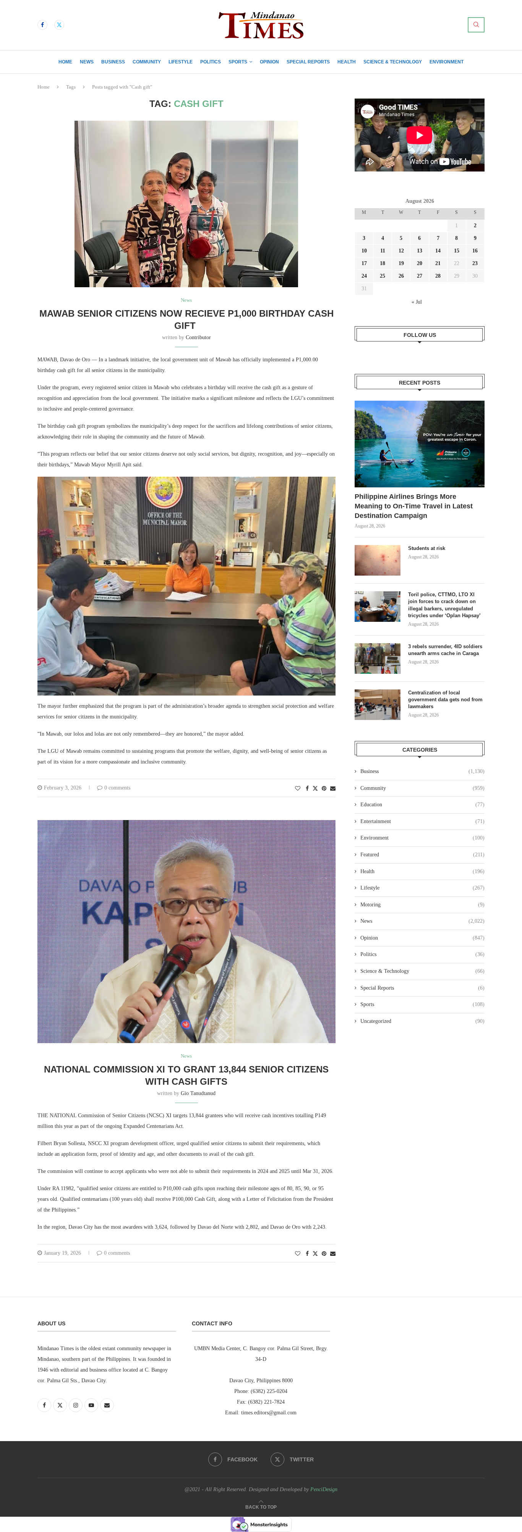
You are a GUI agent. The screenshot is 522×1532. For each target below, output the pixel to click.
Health (346, 62)
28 (438, 276)
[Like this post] (297, 789)
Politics (210, 62)
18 (382, 263)
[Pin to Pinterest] (324, 789)
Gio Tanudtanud (198, 1093)
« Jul (417, 302)
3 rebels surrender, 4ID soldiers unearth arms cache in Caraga (445, 650)
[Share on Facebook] (307, 789)
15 (456, 251)
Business (113, 62)
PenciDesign (323, 1489)
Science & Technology (392, 62)
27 (419, 276)
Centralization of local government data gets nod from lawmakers (445, 699)
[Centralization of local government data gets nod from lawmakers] (377, 704)
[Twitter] (59, 25)
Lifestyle (181, 62)
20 (419, 263)
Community (147, 62)
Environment (447, 62)
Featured (422, 854)
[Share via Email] (333, 789)
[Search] (476, 24)
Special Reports (308, 62)
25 (382, 276)
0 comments (117, 788)
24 (364, 276)
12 (401, 251)
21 (438, 263)
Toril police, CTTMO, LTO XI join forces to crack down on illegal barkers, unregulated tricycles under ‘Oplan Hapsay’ (445, 605)
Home (65, 62)
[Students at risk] (377, 560)
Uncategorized (422, 1021)
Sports (238, 62)
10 (364, 251)
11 (382, 251)
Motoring (422, 905)
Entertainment (422, 821)
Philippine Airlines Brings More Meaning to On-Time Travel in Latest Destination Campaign (414, 506)
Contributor (198, 337)
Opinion (269, 62)
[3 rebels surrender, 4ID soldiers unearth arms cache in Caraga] (377, 658)
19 (401, 263)
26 (401, 276)
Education (422, 804)
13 (419, 251)
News (87, 62)
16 (475, 251)
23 (475, 263)
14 (438, 251)
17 (364, 263)
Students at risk (426, 548)
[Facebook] (42, 25)
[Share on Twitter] (315, 788)
